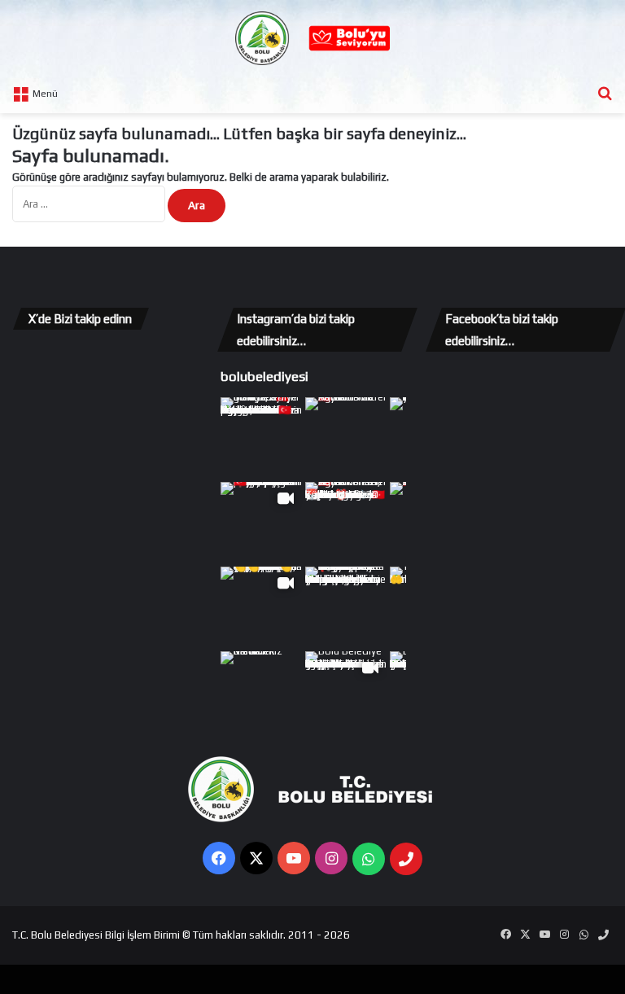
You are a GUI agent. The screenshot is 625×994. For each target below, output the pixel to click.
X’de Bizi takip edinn (80, 319)
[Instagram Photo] (261, 438)
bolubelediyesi (264, 376)
